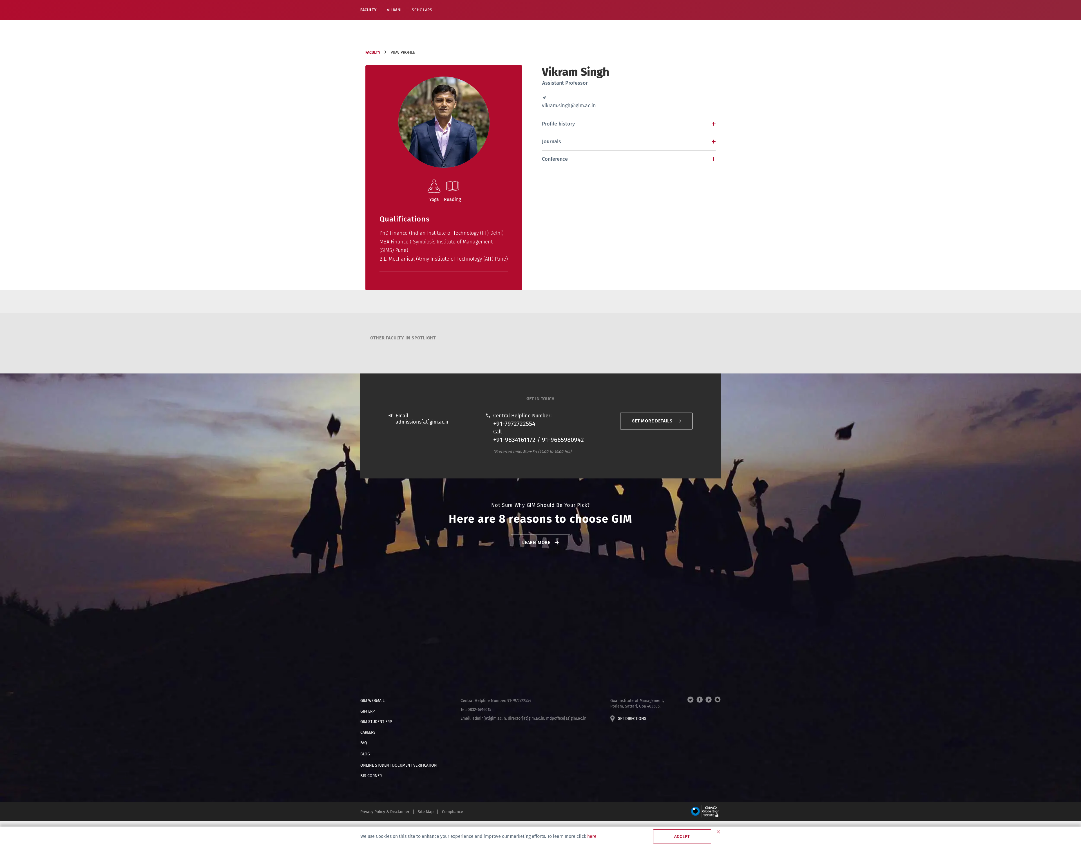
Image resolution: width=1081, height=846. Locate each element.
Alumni (394, 10)
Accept (682, 836)
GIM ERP (367, 711)
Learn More (536, 542)
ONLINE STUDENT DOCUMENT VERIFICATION (398, 765)
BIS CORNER (371, 775)
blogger (717, 700)
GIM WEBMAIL (372, 700)
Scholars (422, 10)
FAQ (363, 742)
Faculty (368, 10)
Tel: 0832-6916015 (476, 709)
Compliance (452, 811)
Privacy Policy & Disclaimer (384, 811)
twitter (690, 700)
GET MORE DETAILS (652, 421)
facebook (699, 700)
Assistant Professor (565, 83)
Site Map (426, 811)
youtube (708, 700)
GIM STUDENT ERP (376, 721)
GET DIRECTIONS (632, 718)
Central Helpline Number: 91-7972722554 (496, 700)
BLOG (365, 754)
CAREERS (368, 732)
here (592, 836)
